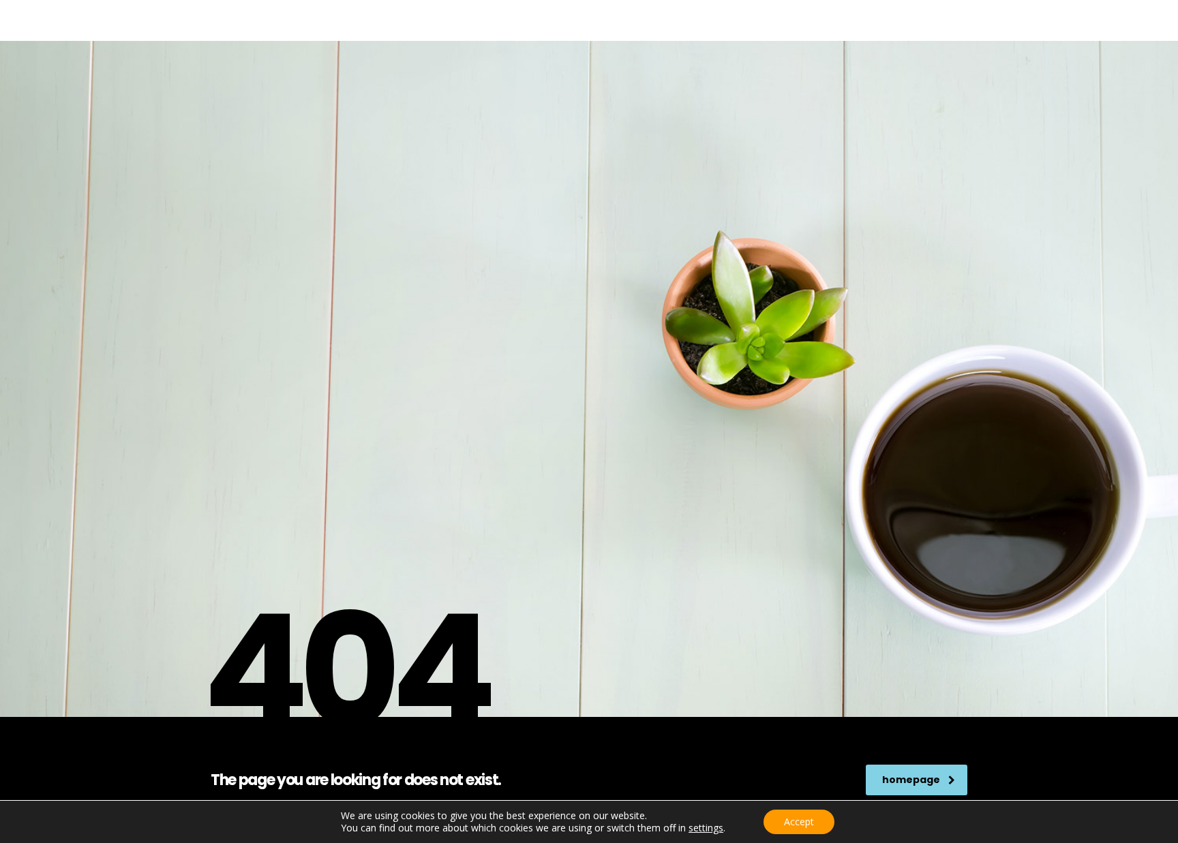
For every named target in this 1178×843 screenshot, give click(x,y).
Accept (799, 821)
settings (706, 828)
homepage (911, 779)
